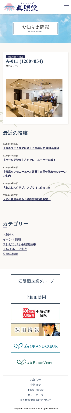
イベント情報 (12, 239)
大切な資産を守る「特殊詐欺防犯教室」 (27, 199)
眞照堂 (20, 6)
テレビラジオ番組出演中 (19, 244)
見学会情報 (10, 254)
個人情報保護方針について (35, 400)
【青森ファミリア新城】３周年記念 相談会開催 (31, 148)
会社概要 (35, 384)
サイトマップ (36, 395)
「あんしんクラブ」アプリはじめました (27, 187)
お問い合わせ (36, 390)
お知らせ (9, 234)
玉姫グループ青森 (15, 249)
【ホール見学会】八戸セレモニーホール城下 (29, 160)
